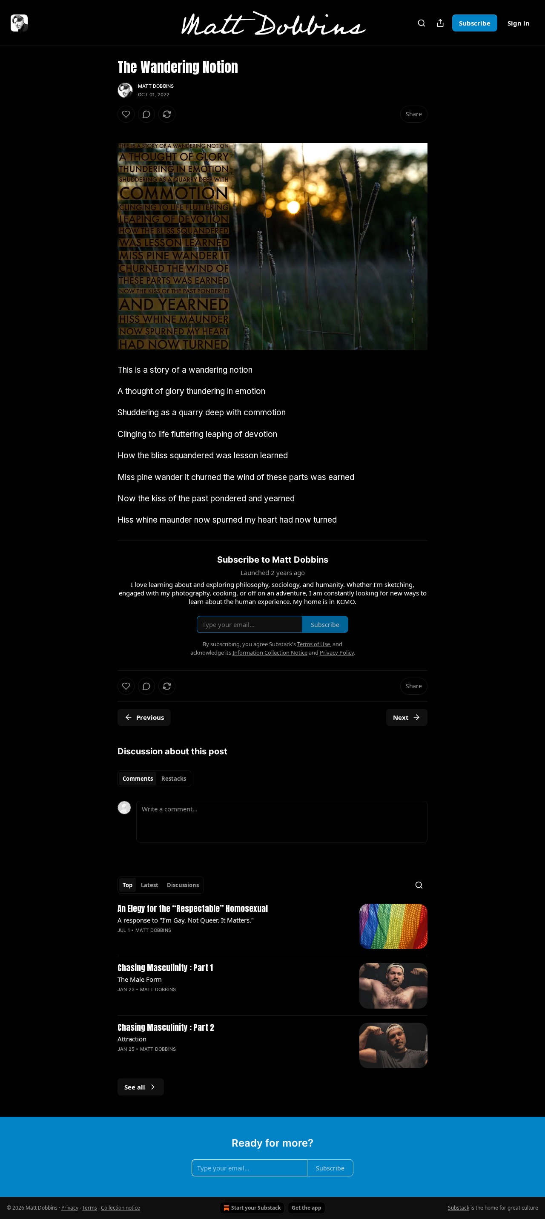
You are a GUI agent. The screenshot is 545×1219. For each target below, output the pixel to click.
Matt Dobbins (156, 86)
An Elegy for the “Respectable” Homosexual (193, 909)
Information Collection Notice (269, 652)
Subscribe (474, 23)
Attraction (132, 1039)
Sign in (519, 23)
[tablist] (154, 778)
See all (134, 1087)
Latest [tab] (149, 885)
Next (401, 717)
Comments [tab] (138, 778)
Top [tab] (127, 885)
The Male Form (140, 979)
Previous (150, 717)
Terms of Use (313, 644)
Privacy (69, 1207)
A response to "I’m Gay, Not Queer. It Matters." (186, 920)
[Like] (126, 114)
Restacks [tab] (173, 778)
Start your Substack (256, 1207)
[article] (272, 926)
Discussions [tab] (183, 885)
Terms (89, 1207)
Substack (458, 1207)
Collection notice (120, 1207)
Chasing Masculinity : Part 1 (165, 968)
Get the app (306, 1207)
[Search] (421, 23)
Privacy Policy (337, 652)
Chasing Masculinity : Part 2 (166, 1028)
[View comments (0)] (146, 114)
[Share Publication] (440, 23)
